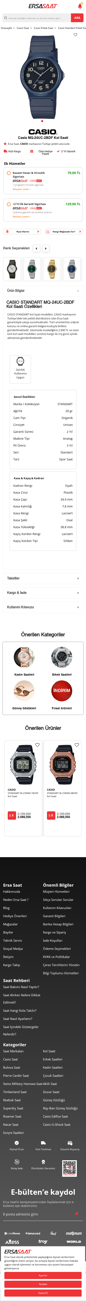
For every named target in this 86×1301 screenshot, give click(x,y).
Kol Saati (49, 1051)
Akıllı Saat (50, 1084)
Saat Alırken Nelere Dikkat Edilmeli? (21, 998)
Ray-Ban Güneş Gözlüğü (60, 1108)
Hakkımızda (11, 891)
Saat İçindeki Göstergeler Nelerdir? (21, 1030)
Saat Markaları (13, 1051)
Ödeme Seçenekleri (57, 948)
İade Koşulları (52, 940)
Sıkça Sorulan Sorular (58, 900)
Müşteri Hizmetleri (56, 891)
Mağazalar (10, 924)
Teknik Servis (12, 940)
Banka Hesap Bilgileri (58, 924)
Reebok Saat (12, 1100)
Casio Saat (10, 1059)
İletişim (8, 957)
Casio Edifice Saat (55, 1116)
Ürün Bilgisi (15, 291)
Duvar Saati (51, 1092)
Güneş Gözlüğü (54, 1100)
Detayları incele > (21, 189)
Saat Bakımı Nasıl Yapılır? (21, 987)
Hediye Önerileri (15, 916)
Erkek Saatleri (52, 1059)
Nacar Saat (10, 1124)
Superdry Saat (13, 1108)
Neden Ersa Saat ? (15, 900)
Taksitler (13, 578)
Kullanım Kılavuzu (20, 607)
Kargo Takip (11, 965)
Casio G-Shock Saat (56, 1124)
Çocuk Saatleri (53, 1075)
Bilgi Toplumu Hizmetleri (61, 973)
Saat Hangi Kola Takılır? (19, 1010)
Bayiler (8, 932)
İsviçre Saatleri (13, 1133)
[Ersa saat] (43, 6)
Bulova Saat (11, 1067)
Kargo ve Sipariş (54, 932)
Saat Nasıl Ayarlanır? (17, 1019)
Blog (6, 908)
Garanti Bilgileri (54, 916)
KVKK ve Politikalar (56, 957)
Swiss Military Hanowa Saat (22, 1084)
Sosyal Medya (13, 948)
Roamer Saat (12, 1116)
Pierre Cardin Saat (16, 1075)
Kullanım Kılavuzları (57, 908)
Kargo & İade (17, 593)
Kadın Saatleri (53, 1067)
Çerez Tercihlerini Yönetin (61, 965)
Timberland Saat (15, 1092)
